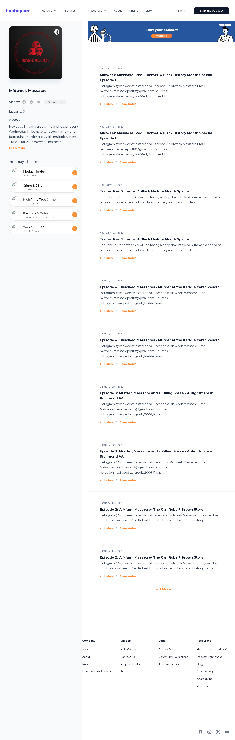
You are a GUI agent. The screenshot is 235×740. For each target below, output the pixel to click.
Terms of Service (169, 664)
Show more (17, 148)
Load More (161, 589)
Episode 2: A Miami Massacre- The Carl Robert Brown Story (151, 510)
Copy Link (52, 102)
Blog (200, 664)
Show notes (128, 104)
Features (46, 10)
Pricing (133, 10)
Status (124, 671)
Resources (95, 10)
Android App (205, 679)
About (118, 10)
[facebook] (24, 102)
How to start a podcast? (212, 649)
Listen (149, 10)
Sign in (182, 10)
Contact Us (127, 657)
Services (70, 10)
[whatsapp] (31, 102)
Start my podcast (211, 10)
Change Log (205, 671)
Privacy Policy (167, 649)
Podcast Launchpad (210, 657)
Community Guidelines (173, 657)
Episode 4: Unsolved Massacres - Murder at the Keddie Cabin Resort (159, 287)
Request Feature (131, 664)
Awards (87, 649)
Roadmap (203, 686)
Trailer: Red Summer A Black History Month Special (145, 191)
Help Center (128, 649)
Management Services (96, 671)
